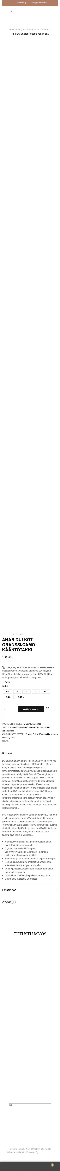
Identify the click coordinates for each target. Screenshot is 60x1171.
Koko (5, 686)
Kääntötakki (44, 734)
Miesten (32, 727)
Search (30, 1166)
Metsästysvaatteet (20, 727)
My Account (10, 1166)
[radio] (7, 691)
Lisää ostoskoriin (31, 709)
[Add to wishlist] (48, 709)
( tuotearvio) (17, 634)
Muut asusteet (43, 727)
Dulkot (35, 734)
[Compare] (5, 718)
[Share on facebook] (10, 741)
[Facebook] (7, 1085)
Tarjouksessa (8, 730)
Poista (7, 682)
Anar (29, 734)
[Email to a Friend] (13, 741)
